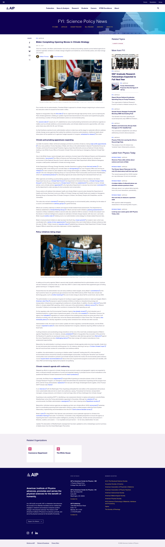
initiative (38, 170)
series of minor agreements (56, 222)
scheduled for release (87, 134)
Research (75, 8)
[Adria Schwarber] (51, 56)
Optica (107, 506)
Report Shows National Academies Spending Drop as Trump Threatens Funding (123, 99)
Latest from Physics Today (123, 153)
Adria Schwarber (58, 56)
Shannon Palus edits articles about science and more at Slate (123, 161)
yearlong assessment (93, 210)
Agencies (100, 27)
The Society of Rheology (112, 509)
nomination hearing (42, 415)
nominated (100, 185)
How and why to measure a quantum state (123, 198)
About (116, 8)
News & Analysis (63, 8)
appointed (57, 185)
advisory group (58, 203)
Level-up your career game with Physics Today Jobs (125, 213)
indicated (46, 315)
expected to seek (47, 326)
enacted (83, 313)
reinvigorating (73, 168)
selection (90, 399)
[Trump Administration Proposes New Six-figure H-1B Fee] (115, 86)
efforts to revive (90, 305)
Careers (94, 8)
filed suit (97, 336)
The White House (63, 453)
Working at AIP (31, 543)
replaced (60, 382)
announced (93, 405)
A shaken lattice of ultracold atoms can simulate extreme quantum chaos (124, 184)
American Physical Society (113, 498)
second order (43, 122)
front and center (91, 166)
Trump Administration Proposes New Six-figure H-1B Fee (129, 88)
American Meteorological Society (115, 495)
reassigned (64, 401)
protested (68, 334)
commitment (94, 291)
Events (145, 2)
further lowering (57, 295)
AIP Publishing (75, 503)
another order (48, 216)
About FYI (109, 27)
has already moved (79, 311)
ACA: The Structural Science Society (116, 481)
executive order (63, 224)
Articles (64, 27)
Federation (50, 8)
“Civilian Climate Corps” (97, 346)
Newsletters (153, 2)
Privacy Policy (55, 543)
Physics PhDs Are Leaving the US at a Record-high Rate (124, 141)
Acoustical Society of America (114, 484)
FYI (37, 38)
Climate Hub (65, 183)
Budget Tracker (76, 27)
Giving (160, 2)
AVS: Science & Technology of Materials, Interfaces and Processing (120, 502)
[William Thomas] (37, 56)
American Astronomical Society (114, 493)
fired (49, 385)
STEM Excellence (105, 8)
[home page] (10, 8)
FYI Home (55, 27)
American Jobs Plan (42, 301)
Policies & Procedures (43, 543)
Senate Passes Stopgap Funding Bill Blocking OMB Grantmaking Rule (124, 112)
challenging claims (61, 338)
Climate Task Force (57, 181)
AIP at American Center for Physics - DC (83, 490)
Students (84, 8)
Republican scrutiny (92, 401)
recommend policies (48, 175)
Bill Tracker (89, 27)
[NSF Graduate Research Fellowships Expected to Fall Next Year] (125, 61)
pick (42, 413)
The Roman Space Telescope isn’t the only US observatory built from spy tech (125, 170)
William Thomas (44, 56)
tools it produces (72, 374)
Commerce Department (37, 453)
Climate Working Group (57, 210)
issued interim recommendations (51, 358)
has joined (49, 158)
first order (59, 113)
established (81, 183)
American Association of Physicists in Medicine (119, 487)
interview (42, 389)
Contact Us (73, 499)
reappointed (57, 378)
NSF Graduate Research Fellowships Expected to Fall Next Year (124, 77)
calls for (95, 303)
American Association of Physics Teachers (118, 490)
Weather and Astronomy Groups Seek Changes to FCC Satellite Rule (124, 127)
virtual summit (79, 220)
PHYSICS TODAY (116, 157)
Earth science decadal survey (82, 409)
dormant (53, 201)
